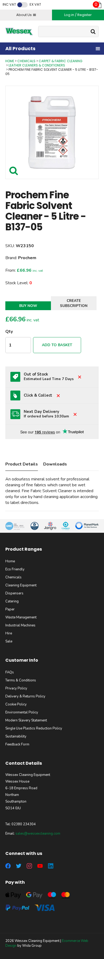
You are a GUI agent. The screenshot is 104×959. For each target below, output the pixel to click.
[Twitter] (18, 866)
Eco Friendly (15, 569)
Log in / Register (78, 14)
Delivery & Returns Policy (25, 696)
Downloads (55, 464)
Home (9, 61)
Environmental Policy (21, 712)
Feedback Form (17, 744)
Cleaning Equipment (21, 585)
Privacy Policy (16, 688)
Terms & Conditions (20, 680)
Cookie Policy (16, 704)
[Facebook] (8, 866)
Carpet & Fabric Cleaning (60, 61)
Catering (12, 601)
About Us (24, 14)
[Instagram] (29, 866)
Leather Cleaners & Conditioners (37, 65)
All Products (20, 48)
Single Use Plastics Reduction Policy (33, 728)
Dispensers (14, 593)
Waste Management (21, 617)
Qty (9, 331)
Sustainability (15, 736)
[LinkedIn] (50, 866)
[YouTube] (40, 866)
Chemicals (26, 61)
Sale (8, 641)
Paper (10, 609)
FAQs (9, 672)
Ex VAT (35, 4)
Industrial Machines (20, 625)
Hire (8, 633)
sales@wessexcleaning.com (37, 833)
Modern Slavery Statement (26, 720)
